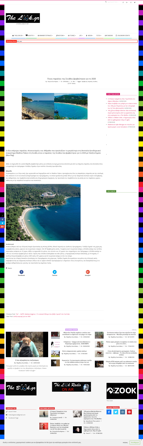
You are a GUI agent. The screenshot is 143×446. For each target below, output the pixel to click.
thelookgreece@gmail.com (17, 415)
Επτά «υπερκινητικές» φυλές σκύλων (74, 351)
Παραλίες (90, 81)
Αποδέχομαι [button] (135, 442)
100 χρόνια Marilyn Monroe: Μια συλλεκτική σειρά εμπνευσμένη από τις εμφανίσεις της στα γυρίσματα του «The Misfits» (122, 113)
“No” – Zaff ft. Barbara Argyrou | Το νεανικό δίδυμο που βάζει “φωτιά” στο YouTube (43, 314)
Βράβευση (84, 81)
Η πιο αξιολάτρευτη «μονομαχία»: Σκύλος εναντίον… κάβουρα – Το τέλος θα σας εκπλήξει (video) (121, 353)
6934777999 (12, 411)
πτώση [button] (125, 442)
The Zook (110, 401)
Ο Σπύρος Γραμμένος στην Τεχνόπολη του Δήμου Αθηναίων (58, 413)
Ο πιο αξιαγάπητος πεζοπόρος (27, 360)
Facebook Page (13, 418)
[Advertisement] (104, 18)
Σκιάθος (95, 81)
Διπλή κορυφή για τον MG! (21, 316)
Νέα (74, 81)
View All (134, 329)
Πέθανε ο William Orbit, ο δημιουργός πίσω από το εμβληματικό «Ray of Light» (92, 429)
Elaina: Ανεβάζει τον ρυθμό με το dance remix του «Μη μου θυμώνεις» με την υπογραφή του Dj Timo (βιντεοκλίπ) (122, 106)
